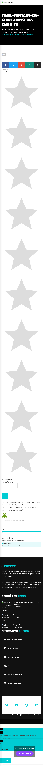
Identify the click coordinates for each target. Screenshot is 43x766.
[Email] (37, 65)
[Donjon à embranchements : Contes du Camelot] (6, 606)
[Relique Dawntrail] (6, 626)
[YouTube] (16, 705)
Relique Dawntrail (19, 625)
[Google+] (21, 65)
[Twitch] (36, 705)
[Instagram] (26, 705)
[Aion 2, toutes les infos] (6, 618)
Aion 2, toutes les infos (21, 615)
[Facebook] (5, 65)
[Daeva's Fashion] (8, 2)
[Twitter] (13, 65)
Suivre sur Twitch (24, 753)
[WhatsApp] (29, 65)
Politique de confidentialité (31, 715)
